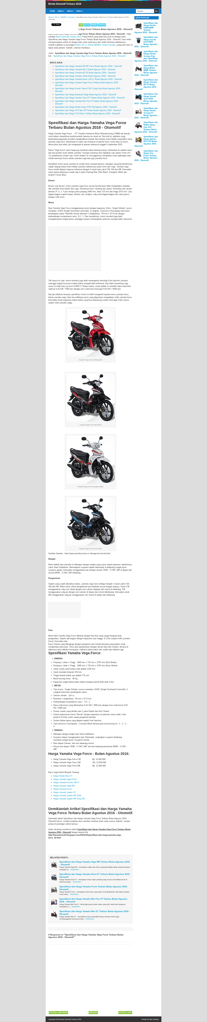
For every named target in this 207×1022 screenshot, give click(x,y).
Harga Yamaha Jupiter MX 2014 (67, 795)
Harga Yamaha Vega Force (65, 779)
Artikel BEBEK (94, 45)
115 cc (87, 25)
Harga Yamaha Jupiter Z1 (64, 792)
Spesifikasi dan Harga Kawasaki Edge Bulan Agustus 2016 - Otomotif (85, 94)
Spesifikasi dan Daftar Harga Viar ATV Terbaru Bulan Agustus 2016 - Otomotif (146, 127)
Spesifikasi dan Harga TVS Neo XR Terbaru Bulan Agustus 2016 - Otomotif (88, 110)
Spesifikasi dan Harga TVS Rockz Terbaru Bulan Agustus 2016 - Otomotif (87, 113)
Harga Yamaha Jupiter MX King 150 (69, 799)
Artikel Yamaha (108, 45)
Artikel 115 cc (81, 45)
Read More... (75, 869)
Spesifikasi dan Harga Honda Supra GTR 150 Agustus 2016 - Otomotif (86, 107)
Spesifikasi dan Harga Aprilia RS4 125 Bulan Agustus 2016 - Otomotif (146, 141)
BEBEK (94, 25)
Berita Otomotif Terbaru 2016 (64, 4)
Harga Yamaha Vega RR (64, 786)
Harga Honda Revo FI (62, 776)
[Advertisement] (74, 248)
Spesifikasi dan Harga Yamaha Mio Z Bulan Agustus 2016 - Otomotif (85, 69)
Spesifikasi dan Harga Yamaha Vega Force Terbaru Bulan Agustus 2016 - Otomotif (89, 56)
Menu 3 (79, 11)
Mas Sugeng (154, 1019)
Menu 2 (70, 11)
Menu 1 (61, 11)
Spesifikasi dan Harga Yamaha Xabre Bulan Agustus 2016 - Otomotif (85, 76)
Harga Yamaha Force (62, 789)
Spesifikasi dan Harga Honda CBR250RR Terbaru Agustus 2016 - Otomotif (146, 28)
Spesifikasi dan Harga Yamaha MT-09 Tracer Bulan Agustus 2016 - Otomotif (88, 66)
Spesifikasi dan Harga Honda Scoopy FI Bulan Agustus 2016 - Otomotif (146, 113)
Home (52, 11)
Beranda (93, 1012)
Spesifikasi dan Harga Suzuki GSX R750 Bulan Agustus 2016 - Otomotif (146, 98)
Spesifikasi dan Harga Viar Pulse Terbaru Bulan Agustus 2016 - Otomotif (146, 155)
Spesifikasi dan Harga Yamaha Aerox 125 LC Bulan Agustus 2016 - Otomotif (88, 79)
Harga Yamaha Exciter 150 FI (66, 782)
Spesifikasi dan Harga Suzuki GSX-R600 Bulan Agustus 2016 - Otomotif (146, 42)
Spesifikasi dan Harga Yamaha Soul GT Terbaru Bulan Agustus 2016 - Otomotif (90, 98)
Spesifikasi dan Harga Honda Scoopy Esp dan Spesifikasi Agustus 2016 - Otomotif (146, 56)
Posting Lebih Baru (58, 1012)
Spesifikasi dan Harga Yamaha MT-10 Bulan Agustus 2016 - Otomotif (85, 73)
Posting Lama (125, 1012)
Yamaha (101, 25)
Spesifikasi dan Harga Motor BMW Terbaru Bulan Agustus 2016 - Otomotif (146, 70)
